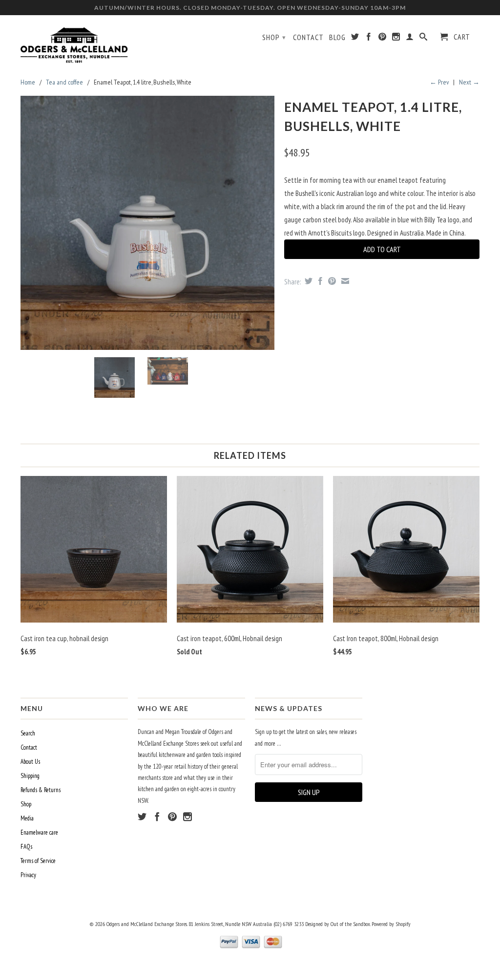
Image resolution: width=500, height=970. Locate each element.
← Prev (439, 82)
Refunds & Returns (41, 790)
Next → (469, 82)
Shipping (30, 776)
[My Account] (410, 38)
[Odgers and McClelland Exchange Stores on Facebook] (369, 38)
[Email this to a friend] (344, 281)
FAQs (26, 846)
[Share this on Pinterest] (331, 281)
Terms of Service (38, 861)
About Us (30, 761)
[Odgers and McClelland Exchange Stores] (74, 42)
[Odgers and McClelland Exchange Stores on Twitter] (355, 38)
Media (27, 818)
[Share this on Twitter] (307, 281)
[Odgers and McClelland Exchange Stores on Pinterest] (382, 38)
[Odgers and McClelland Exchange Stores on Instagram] (396, 38)
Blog (337, 37)
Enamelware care (39, 832)
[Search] (423, 38)
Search (28, 733)
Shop (274, 37)
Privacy (28, 875)
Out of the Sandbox (350, 923)
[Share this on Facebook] (319, 281)
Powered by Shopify (391, 923)
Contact (308, 37)
